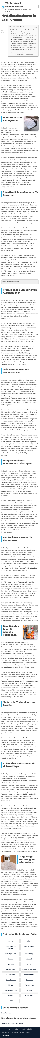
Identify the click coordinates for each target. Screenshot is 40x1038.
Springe (10, 995)
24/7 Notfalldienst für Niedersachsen (23, 37)
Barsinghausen (10, 954)
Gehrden (11, 964)
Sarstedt (29, 990)
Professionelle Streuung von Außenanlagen (24, 35)
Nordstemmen (29, 974)
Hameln (29, 964)
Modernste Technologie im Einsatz (22, 45)
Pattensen (29, 980)
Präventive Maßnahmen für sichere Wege (24, 47)
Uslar (11, 1001)
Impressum (5, 1035)
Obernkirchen (11, 980)
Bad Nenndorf (29, 946)
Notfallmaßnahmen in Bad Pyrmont (22, 30)
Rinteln (10, 985)
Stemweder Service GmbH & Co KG (20, 1029)
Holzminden (10, 974)
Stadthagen (29, 995)
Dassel (10, 959)
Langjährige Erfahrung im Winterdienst (24, 49)
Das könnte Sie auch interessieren (25, 54)
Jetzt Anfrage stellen (18, 53)
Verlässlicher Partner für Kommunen (22, 41)
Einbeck (29, 959)
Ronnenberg (29, 985)
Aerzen (10, 941)
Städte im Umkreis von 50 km (21, 51)
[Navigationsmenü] (36, 6)
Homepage (5, 1033)
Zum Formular (6, 1013)
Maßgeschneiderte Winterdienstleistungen (24, 39)
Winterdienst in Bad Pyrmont (20, 32)
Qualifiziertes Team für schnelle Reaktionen (24, 43)
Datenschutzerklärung (21, 1033)
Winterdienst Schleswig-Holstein (12, 1023)
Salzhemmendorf (11, 990)
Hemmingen (10, 969)
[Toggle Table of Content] (34, 27)
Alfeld (29, 941)
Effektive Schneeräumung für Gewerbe (23, 34)
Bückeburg (29, 954)
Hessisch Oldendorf (29, 969)
